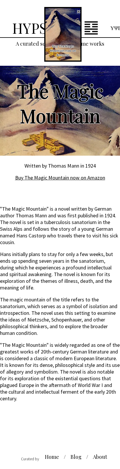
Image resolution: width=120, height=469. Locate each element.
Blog (76, 456)
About (100, 456)
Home (52, 456)
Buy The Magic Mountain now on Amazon (60, 177)
